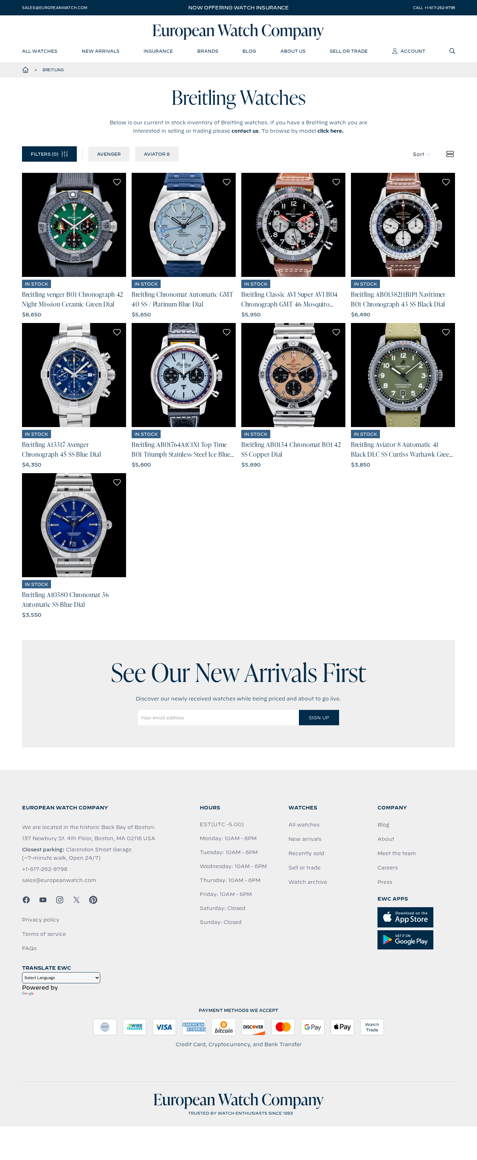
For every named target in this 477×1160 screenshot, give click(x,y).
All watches (304, 825)
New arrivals (304, 839)
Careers (387, 868)
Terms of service (44, 934)
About (385, 839)
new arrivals (100, 51)
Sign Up (319, 717)
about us (293, 51)
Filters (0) (44, 154)
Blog (383, 825)
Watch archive (307, 882)
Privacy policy (40, 920)
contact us (245, 131)
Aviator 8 (157, 154)
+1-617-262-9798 (44, 869)
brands (207, 51)
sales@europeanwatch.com (54, 8)
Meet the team (396, 853)
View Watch (74, 225)
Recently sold (306, 853)
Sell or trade (304, 868)
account (413, 51)
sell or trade (349, 51)
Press (384, 882)
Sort (418, 154)
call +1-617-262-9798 (434, 8)
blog (249, 51)
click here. (330, 131)
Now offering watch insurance (238, 7)
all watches (39, 51)
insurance (158, 51)
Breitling (53, 70)
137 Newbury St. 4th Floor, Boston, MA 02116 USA (88, 838)
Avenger (109, 154)
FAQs (29, 948)
